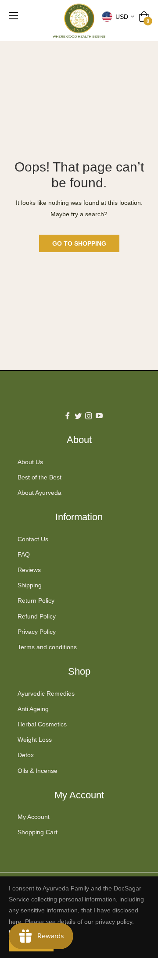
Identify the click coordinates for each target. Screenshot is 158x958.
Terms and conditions (47, 647)
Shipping (30, 585)
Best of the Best (39, 477)
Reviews (29, 569)
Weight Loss (35, 739)
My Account (34, 816)
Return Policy (36, 600)
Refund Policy (37, 616)
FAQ (24, 554)
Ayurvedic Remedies (46, 693)
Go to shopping (79, 243)
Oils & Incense (37, 770)
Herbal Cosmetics (42, 724)
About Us (30, 461)
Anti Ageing (33, 708)
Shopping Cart (37, 832)
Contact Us (33, 539)
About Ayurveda (39, 492)
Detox (26, 754)
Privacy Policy (37, 631)
